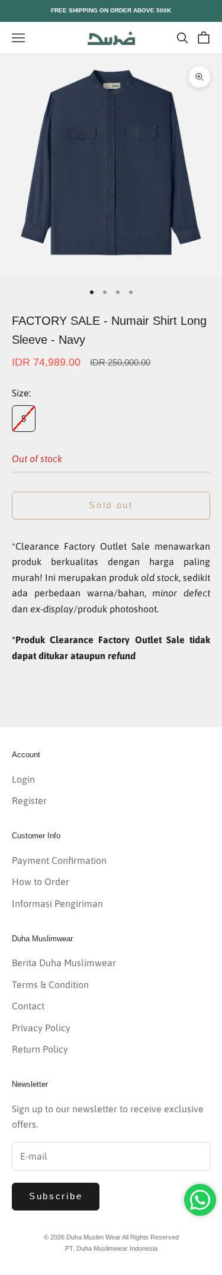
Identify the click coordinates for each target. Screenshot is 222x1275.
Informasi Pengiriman (57, 903)
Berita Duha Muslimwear (64, 962)
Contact (28, 1005)
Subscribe (55, 1196)
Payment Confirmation (59, 860)
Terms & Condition (50, 984)
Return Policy (40, 1049)
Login (23, 779)
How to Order (40, 881)
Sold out (111, 505)
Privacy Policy (41, 1027)
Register (29, 800)
